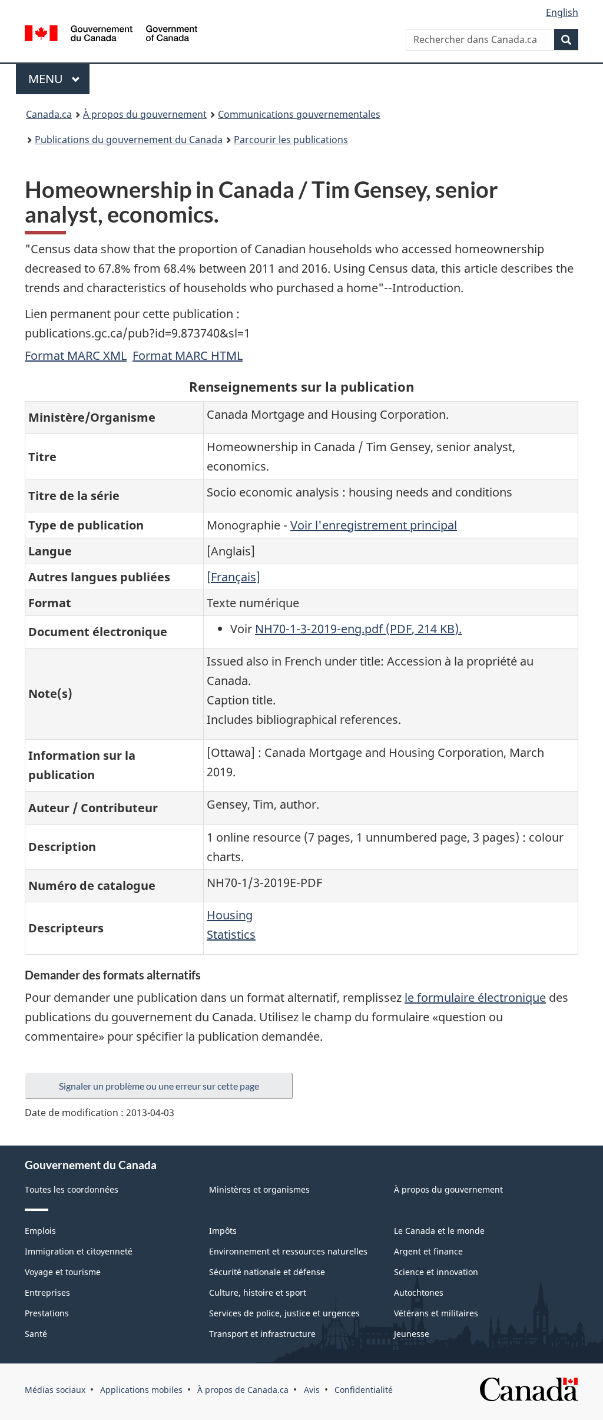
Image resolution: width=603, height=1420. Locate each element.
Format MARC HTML (187, 355)
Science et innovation (436, 1271)
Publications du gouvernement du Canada (129, 139)
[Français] (233, 577)
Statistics (231, 934)
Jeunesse (411, 1333)
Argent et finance (428, 1251)
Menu (59, 79)
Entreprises (47, 1292)
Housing (230, 915)
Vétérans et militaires (436, 1313)
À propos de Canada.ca (243, 1389)
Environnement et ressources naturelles (288, 1251)
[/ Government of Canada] (111, 35)
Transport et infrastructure (262, 1333)
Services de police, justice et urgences (284, 1313)
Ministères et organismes (259, 1189)
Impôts (223, 1230)
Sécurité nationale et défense (267, 1271)
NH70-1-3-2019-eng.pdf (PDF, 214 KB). (358, 629)
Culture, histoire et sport (257, 1292)
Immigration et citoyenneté (78, 1251)
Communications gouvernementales (299, 114)
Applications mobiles (141, 1389)
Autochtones (418, 1292)
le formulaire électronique (475, 997)
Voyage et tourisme (63, 1271)
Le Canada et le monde (439, 1230)
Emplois (40, 1230)
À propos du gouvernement (145, 114)
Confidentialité (363, 1389)
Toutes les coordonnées (71, 1189)
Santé (36, 1333)
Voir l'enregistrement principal (373, 525)
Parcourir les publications (291, 139)
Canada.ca (49, 114)
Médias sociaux (55, 1389)
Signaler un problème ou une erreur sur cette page (159, 1085)
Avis (312, 1389)
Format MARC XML (76, 355)
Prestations (47, 1313)
